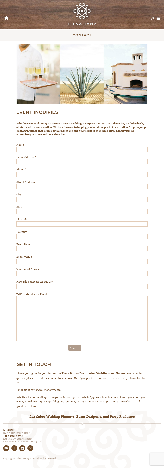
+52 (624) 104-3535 (13, 436)
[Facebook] (14, 448)
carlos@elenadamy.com (46, 389)
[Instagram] (22, 448)
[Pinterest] (30, 448)
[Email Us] (6, 448)
